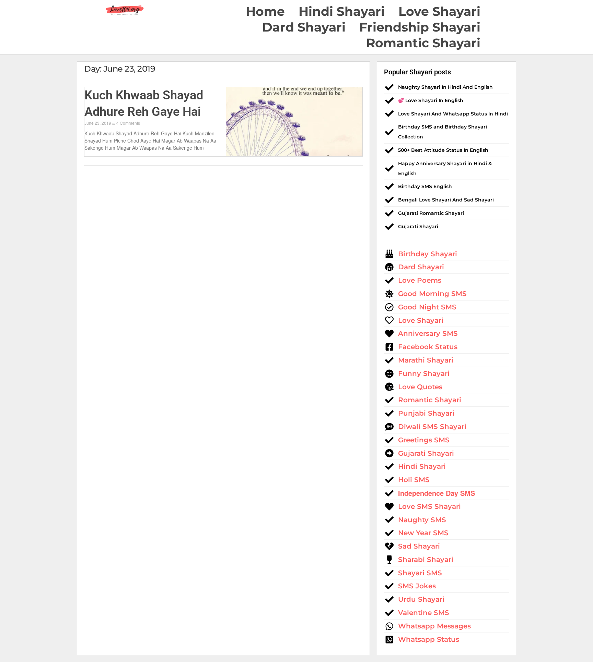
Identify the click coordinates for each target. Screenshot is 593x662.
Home (265, 11)
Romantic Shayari (423, 42)
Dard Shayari (304, 27)
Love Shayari (439, 11)
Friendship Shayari (419, 27)
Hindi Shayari (342, 11)
